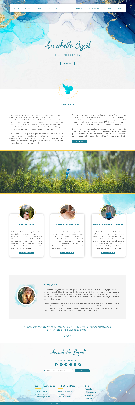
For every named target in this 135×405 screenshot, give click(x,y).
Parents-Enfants (64, 397)
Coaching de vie (41, 391)
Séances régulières (65, 391)
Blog (87, 386)
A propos (89, 395)
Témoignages (91, 392)
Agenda (88, 389)
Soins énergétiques (42, 397)
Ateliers (61, 394)
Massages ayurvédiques (44, 394)
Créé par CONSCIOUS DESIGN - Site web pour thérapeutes (67, 403)
